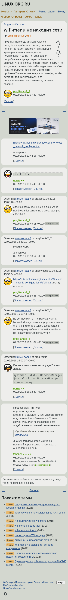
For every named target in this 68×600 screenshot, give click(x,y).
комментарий (23, 198)
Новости (6, 11)
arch (10, 35)
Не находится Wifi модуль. (30, 535)
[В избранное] (58, 43)
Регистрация (47, 11)
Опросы (16, 16)
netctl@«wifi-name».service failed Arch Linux (40, 512)
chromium (19, 35)
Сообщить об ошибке (13, 585)
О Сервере (8, 582)
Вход (61, 11)
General (19, 24)
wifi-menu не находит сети (33, 30)
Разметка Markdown (43, 582)
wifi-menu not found (26, 530)
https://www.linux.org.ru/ (14, 588)
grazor (16, 180)
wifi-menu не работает (27, 525)
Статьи (30, 11)
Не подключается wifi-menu (30, 520)
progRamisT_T (21, 91)
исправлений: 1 (42, 465)
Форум (5, 16)
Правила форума (23, 582)
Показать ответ (23, 189)
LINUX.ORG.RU (15, 4)
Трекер (27, 16)
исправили (21, 435)
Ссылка (8, 101)
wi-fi (28, 35)
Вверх (61, 582)
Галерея (19, 11)
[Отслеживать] (58, 52)
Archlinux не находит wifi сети (32, 540)
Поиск (38, 16)
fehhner (17, 454)
